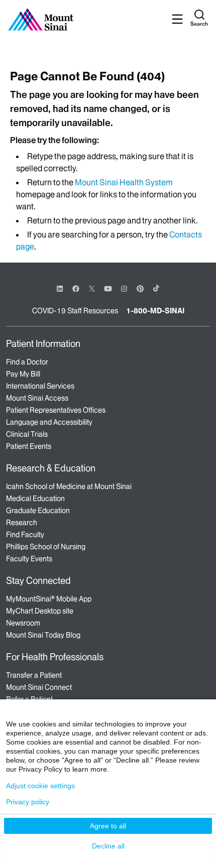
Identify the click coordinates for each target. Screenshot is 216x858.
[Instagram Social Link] (124, 289)
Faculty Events (29, 558)
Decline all (108, 846)
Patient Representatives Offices (55, 410)
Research (21, 522)
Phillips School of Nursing (45, 546)
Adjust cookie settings (40, 786)
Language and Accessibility (49, 422)
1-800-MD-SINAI (155, 310)
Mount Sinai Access (37, 398)
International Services (40, 386)
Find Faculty (25, 534)
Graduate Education (38, 510)
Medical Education (35, 498)
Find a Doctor (27, 361)
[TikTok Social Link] (156, 288)
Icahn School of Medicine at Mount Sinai (69, 486)
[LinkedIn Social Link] (60, 289)
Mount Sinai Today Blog (43, 635)
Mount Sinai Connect (39, 687)
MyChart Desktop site (39, 611)
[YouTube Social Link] (108, 288)
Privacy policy (27, 802)
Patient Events (28, 446)
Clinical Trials (27, 434)
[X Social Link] (92, 289)
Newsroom (23, 623)
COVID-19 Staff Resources (75, 310)
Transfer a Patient (34, 675)
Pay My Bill (23, 374)
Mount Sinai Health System (124, 182)
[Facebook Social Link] (76, 288)
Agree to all (108, 826)
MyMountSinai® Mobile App (48, 598)
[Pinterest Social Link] (140, 288)
